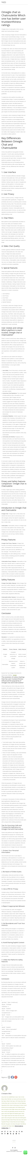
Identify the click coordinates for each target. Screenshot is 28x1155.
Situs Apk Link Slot (9, 1103)
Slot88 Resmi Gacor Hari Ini (15, 1097)
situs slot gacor (5, 1109)
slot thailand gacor (20, 1107)
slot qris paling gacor (10, 1107)
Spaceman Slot (5, 1105)
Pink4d (7, 1121)
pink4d (3, 1107)
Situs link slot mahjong (18, 1121)
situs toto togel (8, 1113)
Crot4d (11, 1121)
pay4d (17, 1105)
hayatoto (3, 1121)
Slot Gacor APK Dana (15, 1101)
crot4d (11, 1105)
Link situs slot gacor (15, 1124)
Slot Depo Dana (9, 1119)
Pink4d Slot (16, 1119)
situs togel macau (13, 1109)
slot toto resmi (14, 1115)
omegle (15, 675)
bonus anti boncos (18, 1099)
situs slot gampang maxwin (11, 1111)
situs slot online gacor (20, 1117)
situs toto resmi (22, 1119)
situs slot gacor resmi (10, 1117)
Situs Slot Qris (4, 1097)
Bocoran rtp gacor (5, 1124)
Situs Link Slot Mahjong (20, 1103)
